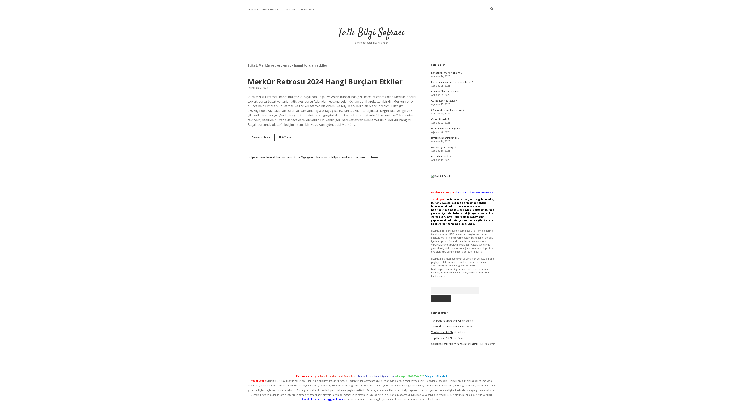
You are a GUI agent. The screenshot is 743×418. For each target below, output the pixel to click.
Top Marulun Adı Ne (442, 332)
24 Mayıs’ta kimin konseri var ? (447, 110)
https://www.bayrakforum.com (270, 157)
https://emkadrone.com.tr (349, 157)
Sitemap (374, 157)
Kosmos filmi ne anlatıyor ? (446, 91)
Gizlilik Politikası (271, 9)
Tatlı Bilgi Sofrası (371, 33)
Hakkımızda (307, 9)
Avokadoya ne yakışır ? (443, 147)
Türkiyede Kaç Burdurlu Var (446, 320)
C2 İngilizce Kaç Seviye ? (444, 100)
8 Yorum (287, 137)
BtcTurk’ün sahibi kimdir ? (445, 138)
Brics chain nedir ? (441, 156)
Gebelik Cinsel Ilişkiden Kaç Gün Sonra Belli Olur (457, 344)
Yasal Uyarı (290, 9)
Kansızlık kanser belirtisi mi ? (446, 73)
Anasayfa (253, 9)
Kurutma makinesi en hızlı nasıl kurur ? (452, 82)
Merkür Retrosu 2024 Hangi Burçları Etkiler (325, 82)
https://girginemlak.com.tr (311, 157)
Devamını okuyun (263, 138)
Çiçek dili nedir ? (440, 119)
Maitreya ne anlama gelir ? (445, 128)
